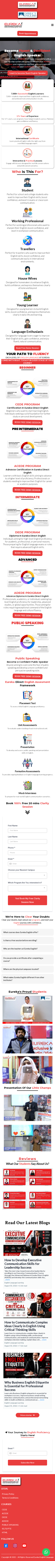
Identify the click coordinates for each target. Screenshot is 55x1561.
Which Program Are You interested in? (25, 883)
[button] (52, 25)
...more (7, 1279)
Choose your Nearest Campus (21, 870)
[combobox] (27, 876)
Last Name (13, 837)
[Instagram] (15, 1546)
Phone (11, 848)
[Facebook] (5, 1546)
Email (11, 859)
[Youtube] (24, 1546)
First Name (13, 826)
